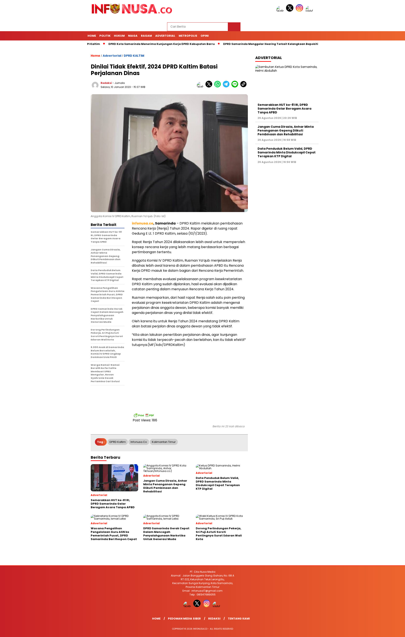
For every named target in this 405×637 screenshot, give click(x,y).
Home (92, 36)
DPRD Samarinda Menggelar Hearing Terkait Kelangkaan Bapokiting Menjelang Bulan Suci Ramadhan (278, 44)
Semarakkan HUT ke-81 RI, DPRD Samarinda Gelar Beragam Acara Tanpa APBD (284, 108)
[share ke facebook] (201, 86)
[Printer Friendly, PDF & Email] (143, 415)
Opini (205, 36)
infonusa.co (139, 442)
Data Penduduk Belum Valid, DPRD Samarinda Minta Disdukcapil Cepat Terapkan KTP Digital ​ (287, 152)
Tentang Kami (239, 619)
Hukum (119, 36)
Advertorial (165, 36)
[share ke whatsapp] (218, 86)
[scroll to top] (389, 630)
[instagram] (300, 10)
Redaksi (106, 83)
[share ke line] (235, 86)
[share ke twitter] (209, 86)
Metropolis (188, 36)
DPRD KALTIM (134, 56)
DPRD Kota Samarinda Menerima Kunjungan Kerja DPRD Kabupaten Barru (143, 44)
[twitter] (290, 10)
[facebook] (280, 10)
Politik (105, 36)
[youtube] (309, 10)
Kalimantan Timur (164, 442)
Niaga (133, 36)
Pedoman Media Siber (184, 619)
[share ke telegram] (227, 86)
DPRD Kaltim (117, 442)
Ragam (146, 36)
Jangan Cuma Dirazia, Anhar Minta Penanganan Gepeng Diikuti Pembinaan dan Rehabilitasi (286, 130)
